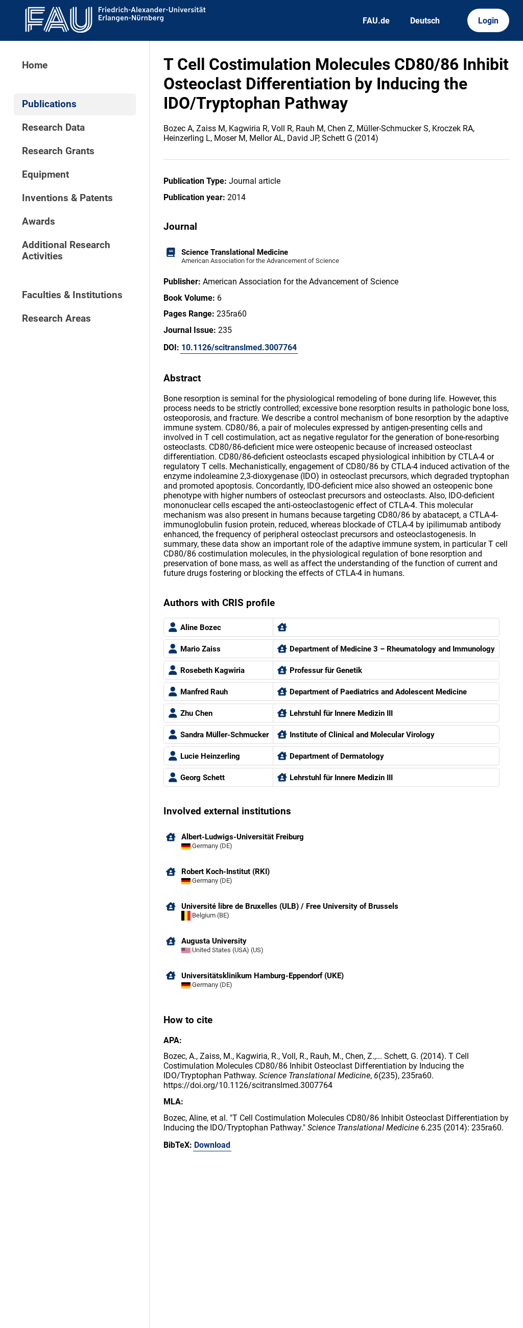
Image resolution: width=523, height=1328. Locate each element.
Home (34, 65)
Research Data (53, 127)
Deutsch (425, 21)
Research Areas (56, 318)
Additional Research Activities (66, 250)
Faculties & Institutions (72, 295)
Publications (49, 104)
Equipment (45, 174)
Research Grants (58, 151)
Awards (38, 221)
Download (212, 1145)
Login (488, 21)
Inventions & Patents (67, 198)
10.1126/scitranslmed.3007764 (239, 347)
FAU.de (376, 21)
